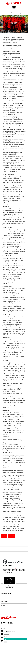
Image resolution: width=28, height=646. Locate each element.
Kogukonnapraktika (6, 610)
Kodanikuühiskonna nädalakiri (8, 597)
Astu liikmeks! (4, 601)
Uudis (12, 23)
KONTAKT (3, 628)
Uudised (3, 13)
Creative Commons (9, 637)
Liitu (5, 642)
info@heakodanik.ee (9, 631)
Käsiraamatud (4, 605)
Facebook (6, 634)
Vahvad (15, 23)
